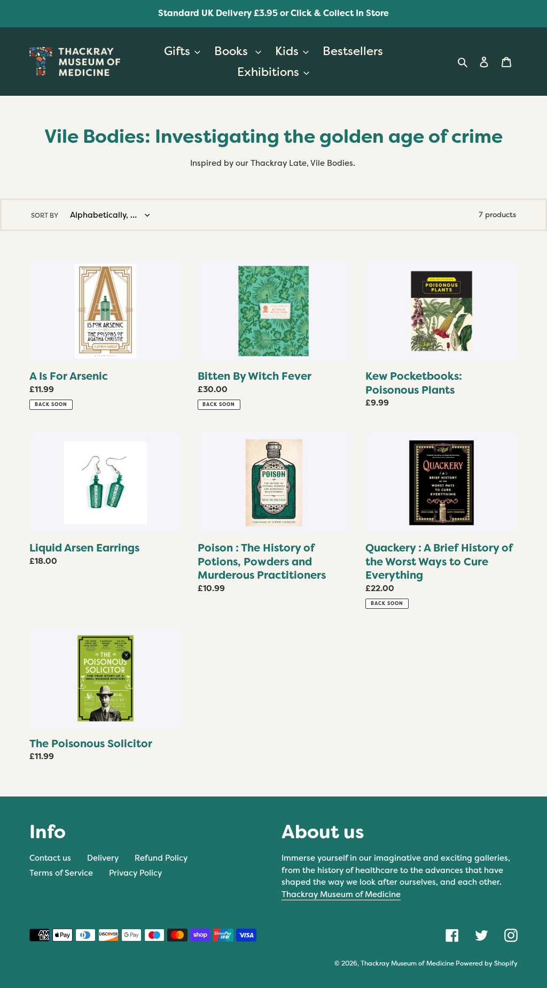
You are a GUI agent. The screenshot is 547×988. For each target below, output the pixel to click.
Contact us (50, 858)
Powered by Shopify (487, 963)
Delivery (103, 858)
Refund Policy (161, 858)
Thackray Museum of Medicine (341, 894)
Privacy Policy (135, 873)
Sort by (44, 215)
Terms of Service (61, 873)
